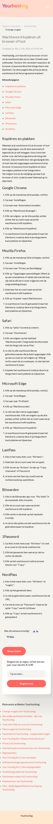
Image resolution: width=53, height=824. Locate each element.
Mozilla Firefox (13, 96)
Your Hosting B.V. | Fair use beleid (19, 757)
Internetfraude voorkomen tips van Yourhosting (26, 748)
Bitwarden (10, 118)
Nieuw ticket (14, 651)
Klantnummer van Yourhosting (17, 781)
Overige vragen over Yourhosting (18, 711)
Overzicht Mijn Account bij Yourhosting (22, 724)
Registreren (26, 683)
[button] (47, 6)
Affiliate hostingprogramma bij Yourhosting (24, 762)
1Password (10, 123)
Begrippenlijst (9, 752)
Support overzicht (11, 26)
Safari (8, 102)
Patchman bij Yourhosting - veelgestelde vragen (26, 733)
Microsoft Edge (13, 107)
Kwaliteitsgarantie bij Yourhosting (19, 771)
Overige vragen (13, 29)
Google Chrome (13, 91)
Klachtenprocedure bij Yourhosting (19, 776)
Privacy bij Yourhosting (14, 743)
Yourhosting (30, 26)
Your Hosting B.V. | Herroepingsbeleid (21, 767)
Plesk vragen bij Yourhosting (16, 729)
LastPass (9, 112)
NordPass (10, 128)
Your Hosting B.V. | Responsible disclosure (23, 738)
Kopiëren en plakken (15, 86)
